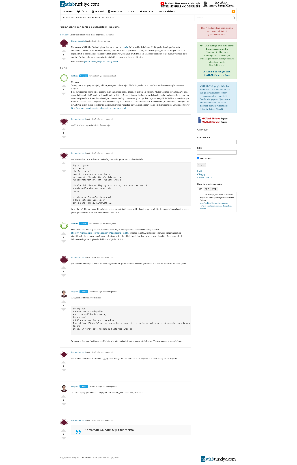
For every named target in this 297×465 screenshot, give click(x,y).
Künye (83, 11)
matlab (115, 62)
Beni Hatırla (205, 158)
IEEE (214, 189)
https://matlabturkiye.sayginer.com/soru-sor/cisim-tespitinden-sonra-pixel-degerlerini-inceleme (216, 206)
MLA (207, 189)
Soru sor (148, 11)
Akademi (99, 11)
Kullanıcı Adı (203, 137)
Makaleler (116, 11)
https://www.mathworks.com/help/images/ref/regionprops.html (98, 108)
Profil (199, 171)
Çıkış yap (201, 174)
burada (125, 47)
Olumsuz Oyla (63, 60)
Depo (132, 11)
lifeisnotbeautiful (78, 41)
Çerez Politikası (166, 11)
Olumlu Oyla (63, 49)
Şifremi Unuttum (204, 177)
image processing (104, 62)
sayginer (74, 291)
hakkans (74, 76)
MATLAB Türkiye (83, 457)
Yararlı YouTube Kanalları (88, 17)
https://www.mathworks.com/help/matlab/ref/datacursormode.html (100, 233)
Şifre (199, 148)
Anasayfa (68, 11)
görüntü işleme (90, 62)
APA (200, 189)
